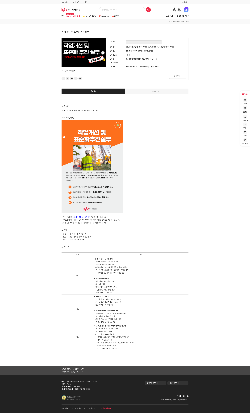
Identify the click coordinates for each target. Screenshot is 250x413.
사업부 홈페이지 (174, 383)
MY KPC (245, 94)
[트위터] (67, 78)
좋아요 (66, 71)
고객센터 (179, 11)
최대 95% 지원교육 (73, 16)
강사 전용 (184, 2)
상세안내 (93, 91)
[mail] (76, 78)
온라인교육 (76, 2)
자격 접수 (85, 2)
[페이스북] (63, 78)
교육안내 (245, 128)
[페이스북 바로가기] (177, 396)
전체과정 (62, 16)
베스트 (116, 16)
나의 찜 (245, 135)
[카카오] (71, 78)
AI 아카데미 (170, 16)
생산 (177, 21)
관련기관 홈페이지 (152, 383)
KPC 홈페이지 (65, 2)
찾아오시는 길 (93, 408)
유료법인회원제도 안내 (78, 408)
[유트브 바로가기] (180, 396)
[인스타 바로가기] (184, 396)
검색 (148, 9)
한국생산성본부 (71, 10)
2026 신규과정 (90, 16)
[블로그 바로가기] (187, 396)
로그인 (174, 11)
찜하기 (73, 71)
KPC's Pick (105, 16)
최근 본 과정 (245, 143)
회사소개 (64, 408)
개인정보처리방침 (106, 408)
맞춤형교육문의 (182, 16)
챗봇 (186, 9)
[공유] (80, 78)
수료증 (245, 103)
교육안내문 (177, 76)
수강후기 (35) (156, 91)
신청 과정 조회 (245, 120)
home (169, 21)
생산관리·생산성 (184, 21)
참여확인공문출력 (245, 111)
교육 (173, 21)
